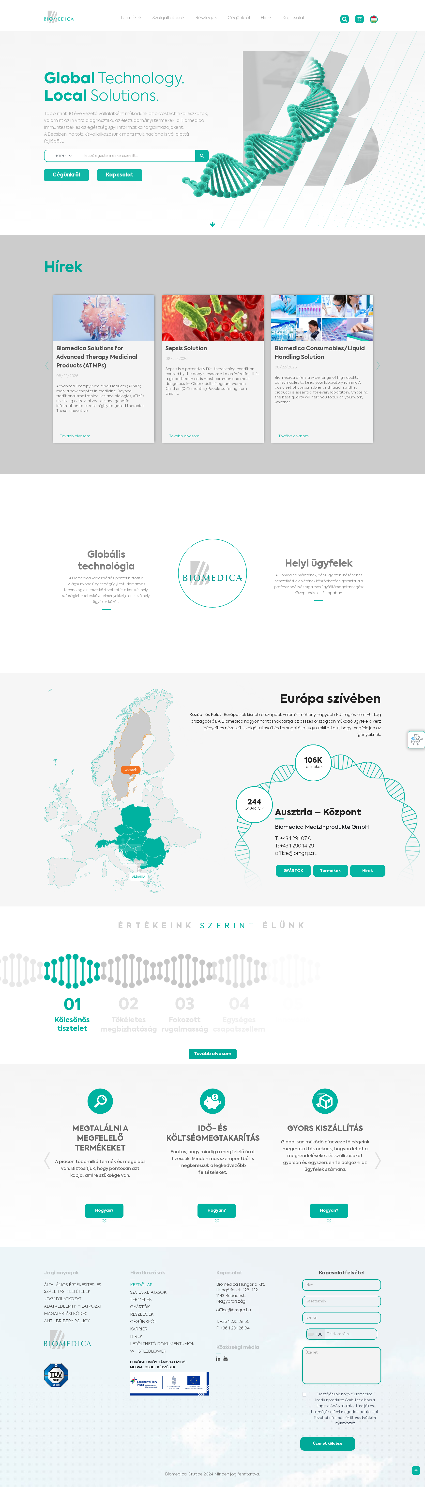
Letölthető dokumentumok (162, 1344)
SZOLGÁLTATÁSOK (148, 1292)
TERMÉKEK (141, 1300)
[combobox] (315, 1334)
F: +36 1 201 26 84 (233, 1328)
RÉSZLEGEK (141, 1314)
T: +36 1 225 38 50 (233, 1322)
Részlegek (206, 18)
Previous (47, 365)
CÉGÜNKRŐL (143, 1322)
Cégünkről (239, 18)
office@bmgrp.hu (233, 1310)
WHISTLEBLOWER (148, 1351)
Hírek (266, 18)
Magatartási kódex (65, 1314)
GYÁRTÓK (293, 871)
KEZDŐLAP (141, 1285)
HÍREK (136, 1337)
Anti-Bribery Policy (67, 1321)
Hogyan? (104, 1211)
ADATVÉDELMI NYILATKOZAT (73, 1306)
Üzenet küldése (327, 1443)
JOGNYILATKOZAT (62, 1299)
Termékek (131, 18)
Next (378, 365)
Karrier (138, 1329)
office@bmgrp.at (296, 853)
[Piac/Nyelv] (374, 19)
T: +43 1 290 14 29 (294, 846)
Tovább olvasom (212, 1054)
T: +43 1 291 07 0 (293, 838)
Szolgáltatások (168, 18)
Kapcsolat (294, 18)
